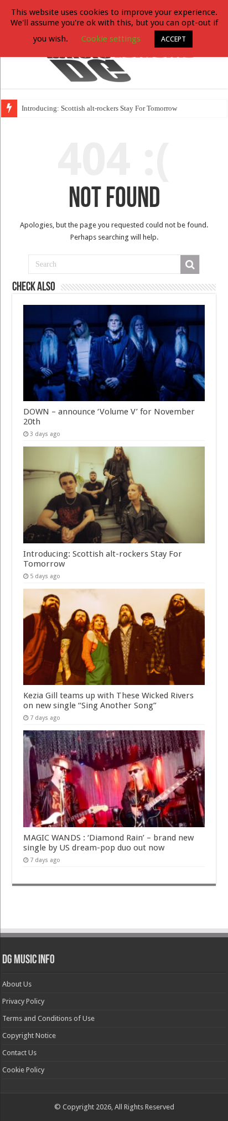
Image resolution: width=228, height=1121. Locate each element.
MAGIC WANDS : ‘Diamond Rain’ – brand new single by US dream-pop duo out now (108, 843)
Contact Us (19, 1053)
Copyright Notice (29, 1035)
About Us (17, 984)
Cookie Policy (23, 1070)
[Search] (189, 264)
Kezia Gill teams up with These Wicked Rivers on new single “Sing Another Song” (108, 700)
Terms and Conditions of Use (48, 1018)
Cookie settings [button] (111, 39)
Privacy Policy (23, 1001)
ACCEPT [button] (173, 39)
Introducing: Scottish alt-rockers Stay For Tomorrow (99, 108)
